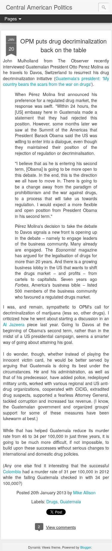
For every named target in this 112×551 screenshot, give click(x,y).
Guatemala (70, 501)
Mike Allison (84, 492)
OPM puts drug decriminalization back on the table (63, 45)
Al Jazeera (13, 324)
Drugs (52, 501)
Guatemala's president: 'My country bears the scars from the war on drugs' (56, 81)
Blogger (85, 547)
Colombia (12, 471)
